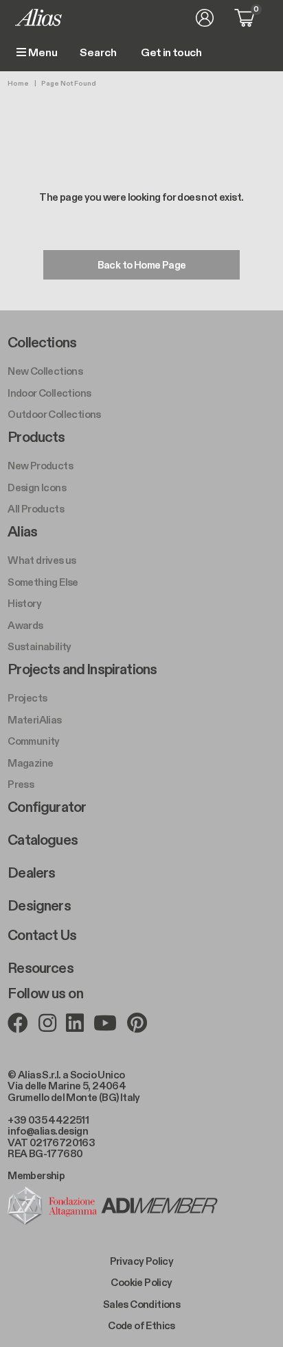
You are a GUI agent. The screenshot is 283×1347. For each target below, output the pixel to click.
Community (34, 741)
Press (21, 784)
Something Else (43, 582)
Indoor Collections (49, 393)
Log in (205, 18)
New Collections (45, 371)
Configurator (47, 807)
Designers (39, 906)
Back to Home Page (142, 265)
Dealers (31, 873)
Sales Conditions (141, 1304)
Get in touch (171, 53)
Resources (40, 968)
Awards (25, 625)
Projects (27, 698)
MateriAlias (34, 720)
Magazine (30, 763)
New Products (40, 466)
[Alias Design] (38, 17)
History (24, 603)
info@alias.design (48, 1131)
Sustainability (39, 647)
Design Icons (37, 488)
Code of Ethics (141, 1326)
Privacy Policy (142, 1261)
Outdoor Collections (54, 414)
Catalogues (43, 840)
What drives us (42, 560)
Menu (42, 53)
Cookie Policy (141, 1282)
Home (18, 83)
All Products (36, 509)
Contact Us (42, 936)
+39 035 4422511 (48, 1120)
